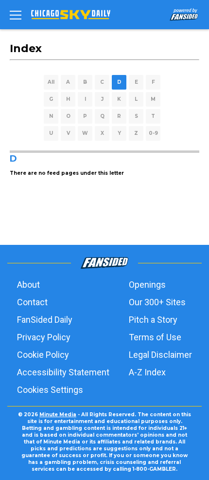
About (28, 284)
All (51, 82)
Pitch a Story (153, 319)
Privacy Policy (43, 337)
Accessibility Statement (63, 372)
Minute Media (57, 414)
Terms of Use (155, 337)
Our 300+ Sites (157, 302)
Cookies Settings (50, 390)
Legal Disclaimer (160, 355)
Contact (32, 302)
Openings (147, 284)
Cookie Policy (43, 355)
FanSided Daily (44, 319)
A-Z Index (147, 372)
